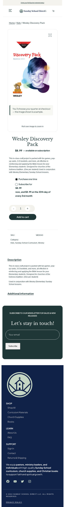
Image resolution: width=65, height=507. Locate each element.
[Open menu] (10, 11)
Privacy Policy (14, 502)
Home (12, 23)
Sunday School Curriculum (26, 243)
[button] (50, 35)
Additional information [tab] (21, 293)
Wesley (41, 243)
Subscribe (12, 346)
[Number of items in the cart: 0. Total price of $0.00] (53, 11)
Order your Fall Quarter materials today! (32, 2)
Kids (19, 23)
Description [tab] (14, 259)
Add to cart (23, 216)
